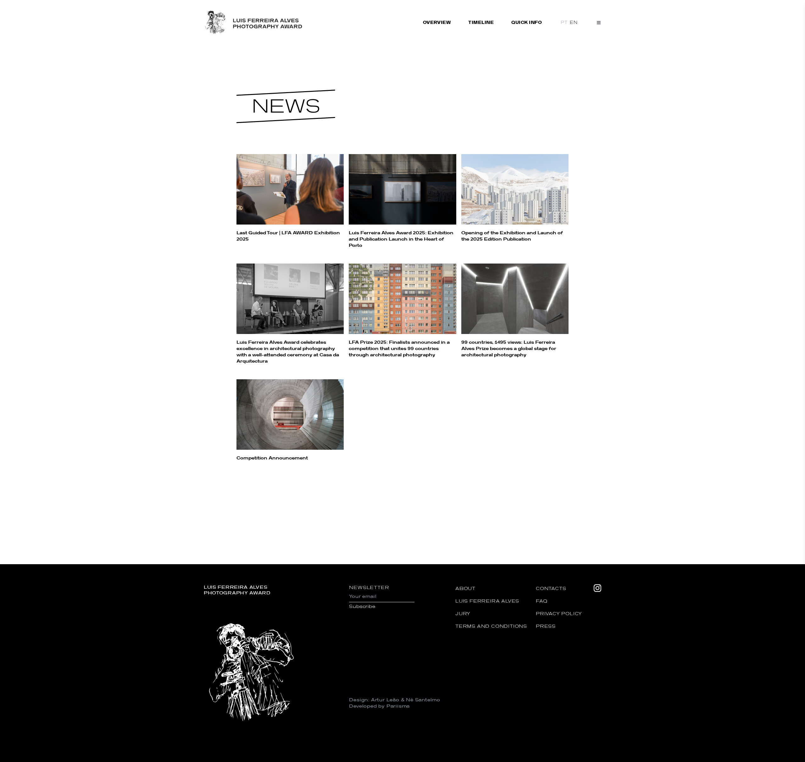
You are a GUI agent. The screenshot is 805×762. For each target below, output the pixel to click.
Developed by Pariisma (379, 706)
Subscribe (362, 606)
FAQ (541, 600)
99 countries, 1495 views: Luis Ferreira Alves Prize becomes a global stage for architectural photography (508, 348)
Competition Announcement (272, 457)
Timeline (481, 22)
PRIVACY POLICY (559, 613)
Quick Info (526, 22)
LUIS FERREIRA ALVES (487, 600)
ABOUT (465, 588)
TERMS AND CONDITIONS (491, 626)
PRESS (546, 626)
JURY (462, 613)
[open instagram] (597, 653)
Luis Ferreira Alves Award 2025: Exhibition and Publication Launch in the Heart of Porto (401, 239)
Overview (437, 22)
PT (564, 22)
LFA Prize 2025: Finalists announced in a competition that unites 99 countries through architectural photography (399, 348)
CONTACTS (551, 588)
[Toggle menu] (598, 22)
